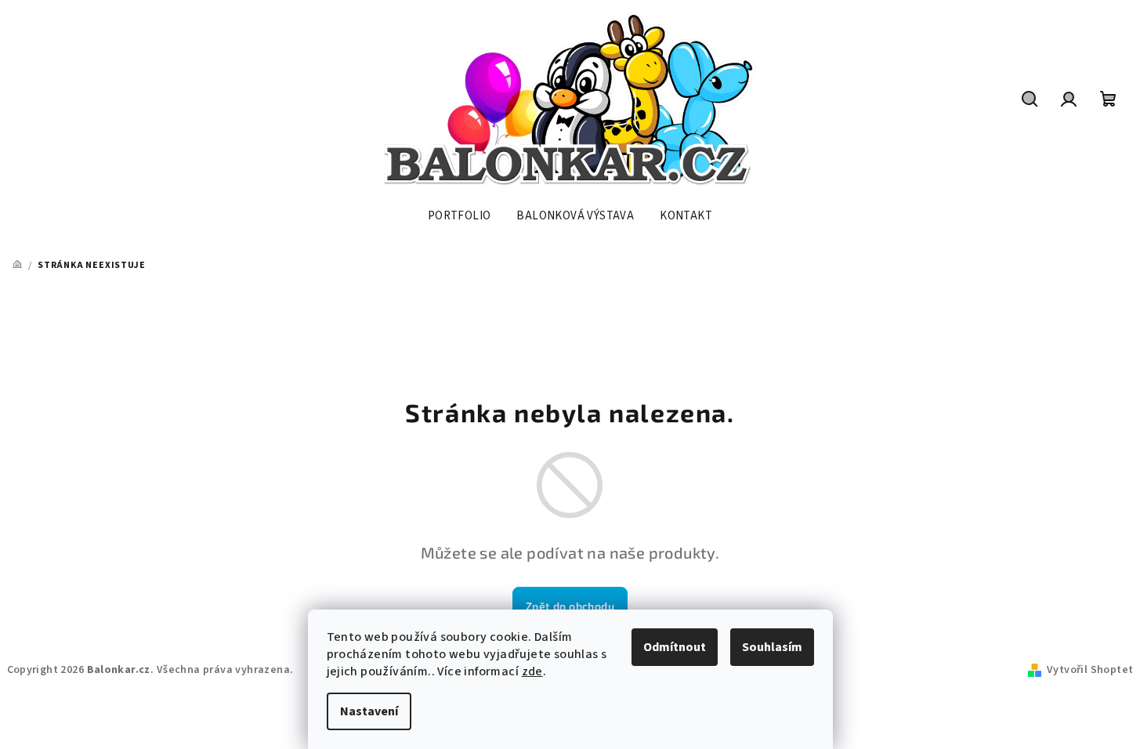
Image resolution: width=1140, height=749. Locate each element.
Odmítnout (674, 647)
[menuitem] (459, 216)
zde (532, 671)
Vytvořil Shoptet (1090, 670)
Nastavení (369, 711)
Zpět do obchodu (570, 606)
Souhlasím (772, 647)
